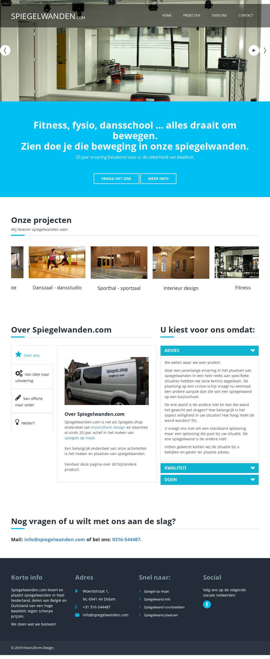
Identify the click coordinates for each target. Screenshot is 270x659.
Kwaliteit (175, 468)
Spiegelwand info (157, 599)
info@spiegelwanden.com (54, 539)
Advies (172, 350)
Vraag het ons (116, 178)
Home (167, 15)
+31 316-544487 (96, 606)
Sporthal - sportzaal (104, 288)
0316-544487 (126, 539)
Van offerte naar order (29, 401)
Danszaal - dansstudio (42, 287)
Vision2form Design (108, 427)
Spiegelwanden (48, 16)
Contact (246, 15)
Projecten (191, 15)
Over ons (219, 15)
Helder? (28, 423)
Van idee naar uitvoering (32, 377)
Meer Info (158, 178)
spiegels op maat (80, 437)
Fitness (228, 287)
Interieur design (166, 288)
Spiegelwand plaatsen (160, 615)
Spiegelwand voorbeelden (164, 607)
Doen (171, 479)
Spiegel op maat (156, 591)
